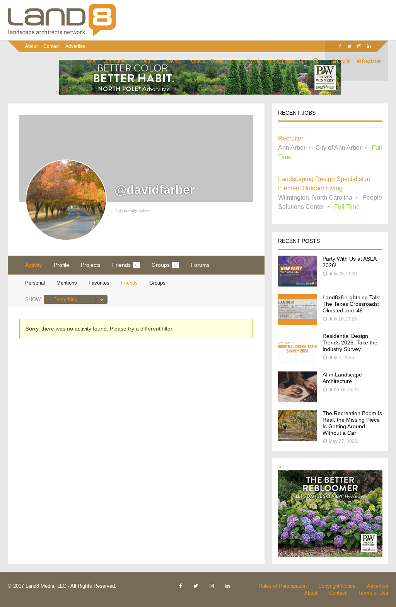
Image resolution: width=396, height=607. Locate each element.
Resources (222, 61)
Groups (164, 265)
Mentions (66, 283)
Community (114, 61)
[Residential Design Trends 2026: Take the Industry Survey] (297, 361)
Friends (125, 265)
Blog (92, 61)
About (31, 46)
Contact (51, 46)
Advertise (75, 46)
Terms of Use (373, 593)
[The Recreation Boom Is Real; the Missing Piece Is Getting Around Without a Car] (297, 439)
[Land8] (62, 35)
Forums (200, 265)
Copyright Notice (336, 586)
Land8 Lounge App (287, 61)
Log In (343, 61)
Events (254, 61)
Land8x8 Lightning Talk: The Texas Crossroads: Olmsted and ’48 (352, 304)
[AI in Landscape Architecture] (297, 400)
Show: (33, 299)
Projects (172, 61)
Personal (35, 283)
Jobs (145, 61)
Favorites (99, 283)
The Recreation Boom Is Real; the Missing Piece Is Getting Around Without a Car (352, 423)
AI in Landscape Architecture (342, 377)
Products (195, 61)
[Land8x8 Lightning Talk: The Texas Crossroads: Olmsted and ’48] (297, 323)
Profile (61, 265)
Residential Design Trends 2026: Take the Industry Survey (350, 342)
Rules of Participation (283, 586)
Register (371, 61)
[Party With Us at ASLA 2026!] (297, 284)
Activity (33, 265)
